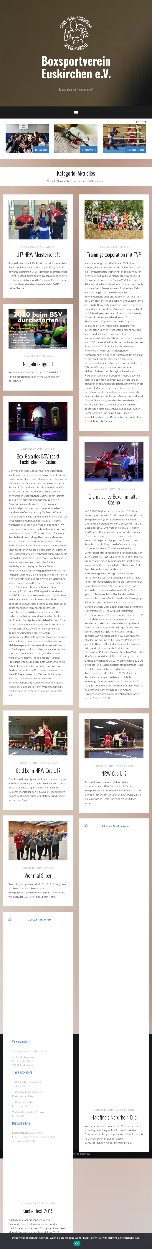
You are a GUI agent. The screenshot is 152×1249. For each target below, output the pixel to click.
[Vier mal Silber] (38, 840)
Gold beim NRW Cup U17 (38, 770)
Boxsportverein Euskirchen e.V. (76, 67)
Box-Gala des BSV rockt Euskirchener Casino (38, 459)
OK (77, 1243)
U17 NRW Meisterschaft (38, 254)
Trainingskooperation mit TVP (114, 254)
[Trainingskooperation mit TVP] (114, 219)
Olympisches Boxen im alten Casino (114, 499)
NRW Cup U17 (114, 773)
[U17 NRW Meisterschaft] (38, 219)
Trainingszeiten (89, 150)
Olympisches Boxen (135, 150)
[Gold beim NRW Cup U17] (38, 735)
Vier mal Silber (38, 875)
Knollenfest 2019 (38, 1211)
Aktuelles (50, 246)
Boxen (132, 488)
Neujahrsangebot (38, 363)
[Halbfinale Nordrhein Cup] (114, 962)
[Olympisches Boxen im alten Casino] (114, 461)
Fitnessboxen (41, 150)
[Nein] (147, 1241)
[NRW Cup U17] (114, 738)
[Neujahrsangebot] (38, 328)
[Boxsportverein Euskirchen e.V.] (76, 32)
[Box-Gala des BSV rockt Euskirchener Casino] (38, 421)
